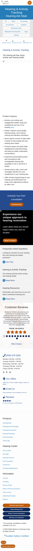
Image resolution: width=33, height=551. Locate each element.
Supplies (24, 25)
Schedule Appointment (10, 468)
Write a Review (16, 344)
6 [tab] (18, 336)
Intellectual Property (9, 496)
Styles (13, 21)
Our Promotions (8, 461)
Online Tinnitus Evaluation (16, 513)
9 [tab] (26, 336)
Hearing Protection (9, 433)
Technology (24, 21)
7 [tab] (21, 336)
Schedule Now (16, 204)
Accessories (10, 25)
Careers (5, 478)
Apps (26, 31)
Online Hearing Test (16, 509)
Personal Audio (8, 437)
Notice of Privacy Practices (11, 489)
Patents (5, 499)
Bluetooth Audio (16, 28)
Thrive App (6, 440)
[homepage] (5, 2)
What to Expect (10, 240)
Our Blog (6, 481)
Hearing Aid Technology (10, 426)
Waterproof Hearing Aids (12, 31)
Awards (16, 35)
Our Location (7, 450)
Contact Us (6, 465)
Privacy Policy (7, 485)
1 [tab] (4, 336)
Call (4, 542)
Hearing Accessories (9, 430)
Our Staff (5, 454)
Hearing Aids (7, 423)
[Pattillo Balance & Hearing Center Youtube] (10, 372)
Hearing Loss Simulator (16, 517)
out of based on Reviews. (13, 400)
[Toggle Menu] (30, 3)
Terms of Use (7, 492)
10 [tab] (29, 336)
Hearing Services (8, 457)
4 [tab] (12, 336)
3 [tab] (10, 336)
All (6, 21)
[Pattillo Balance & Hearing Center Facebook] (4, 372)
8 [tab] (23, 336)
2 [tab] (7, 336)
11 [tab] (17, 338)
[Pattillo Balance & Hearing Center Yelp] (7, 372)
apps (12, 127)
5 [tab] (15, 336)
